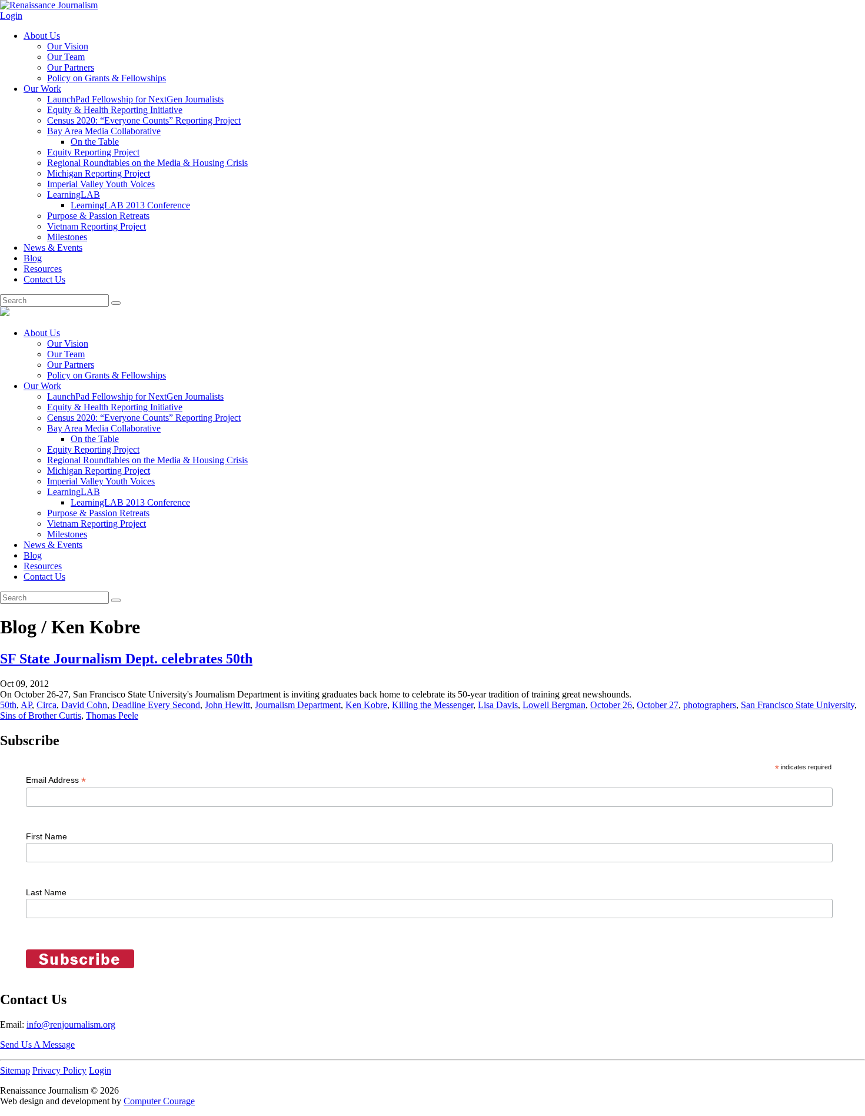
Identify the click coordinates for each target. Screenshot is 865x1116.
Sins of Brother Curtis (40, 715)
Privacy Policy (59, 1070)
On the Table (95, 142)
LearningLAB (73, 195)
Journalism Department (298, 705)
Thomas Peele (112, 715)
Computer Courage (159, 1101)
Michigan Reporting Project (98, 173)
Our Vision (67, 46)
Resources (43, 269)
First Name (46, 836)
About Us (42, 36)
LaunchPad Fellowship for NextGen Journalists (135, 99)
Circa (46, 705)
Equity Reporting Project (93, 152)
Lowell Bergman (554, 705)
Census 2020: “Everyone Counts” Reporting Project (144, 120)
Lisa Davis (498, 705)
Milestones (67, 237)
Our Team (66, 57)
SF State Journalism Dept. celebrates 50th (126, 658)
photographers (709, 705)
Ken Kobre (366, 705)
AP (26, 705)
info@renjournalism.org (70, 1024)
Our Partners (70, 67)
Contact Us (44, 279)
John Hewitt (227, 705)
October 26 (611, 705)
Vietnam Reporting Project (96, 226)
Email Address (56, 780)
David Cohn (84, 705)
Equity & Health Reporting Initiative (114, 110)
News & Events (53, 248)
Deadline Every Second (156, 705)
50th (8, 705)
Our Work (42, 89)
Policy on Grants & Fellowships (106, 78)
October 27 (657, 705)
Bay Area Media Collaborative (104, 131)
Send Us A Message (37, 1044)
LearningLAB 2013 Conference (130, 205)
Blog (33, 258)
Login (11, 16)
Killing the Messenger (432, 705)
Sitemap (15, 1070)
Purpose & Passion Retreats (98, 216)
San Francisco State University (797, 705)
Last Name (46, 892)
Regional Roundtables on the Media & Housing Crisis (147, 163)
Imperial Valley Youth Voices (101, 184)
